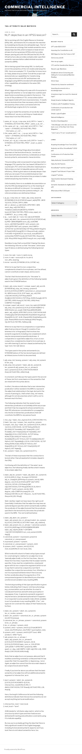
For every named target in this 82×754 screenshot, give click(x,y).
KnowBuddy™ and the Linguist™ (62, 168)
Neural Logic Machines (58, 69)
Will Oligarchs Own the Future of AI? (63, 54)
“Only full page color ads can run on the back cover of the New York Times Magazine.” (64, 127)
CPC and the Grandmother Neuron (62, 65)
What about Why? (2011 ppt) (60, 191)
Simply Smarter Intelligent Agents (62, 100)
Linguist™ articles (57, 175)
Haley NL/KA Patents (58, 164)
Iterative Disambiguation (59, 121)
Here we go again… (57, 61)
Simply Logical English (58, 113)
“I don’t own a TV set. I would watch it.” (63, 133)
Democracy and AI (57, 58)
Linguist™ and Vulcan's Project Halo (63, 171)
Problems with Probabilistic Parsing (63, 104)
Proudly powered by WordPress (14, 749)
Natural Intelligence (57, 117)
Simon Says (55, 81)
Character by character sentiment (62, 84)
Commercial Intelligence (35, 7)
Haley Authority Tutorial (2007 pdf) (62, 160)
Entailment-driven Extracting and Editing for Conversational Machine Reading (62, 75)
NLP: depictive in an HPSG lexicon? (25, 35)
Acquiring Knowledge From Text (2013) (64, 144)
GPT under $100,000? (58, 46)
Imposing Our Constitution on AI (61, 50)
